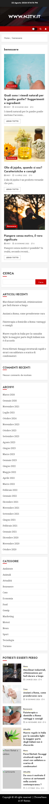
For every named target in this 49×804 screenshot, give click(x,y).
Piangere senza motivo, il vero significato (23, 238)
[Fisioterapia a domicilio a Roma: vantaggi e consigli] (12, 715)
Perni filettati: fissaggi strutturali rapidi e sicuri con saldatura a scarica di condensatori (24, 352)
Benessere (11, 86)
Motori (6, 622)
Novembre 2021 (11, 507)
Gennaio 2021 (10, 531)
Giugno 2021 (9, 519)
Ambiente (8, 568)
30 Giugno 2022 (21, 107)
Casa (5, 592)
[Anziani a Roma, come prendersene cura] (12, 694)
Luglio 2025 (9, 412)
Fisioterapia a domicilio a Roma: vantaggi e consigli (33, 715)
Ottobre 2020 (9, 549)
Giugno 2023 (9, 448)
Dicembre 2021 (10, 501)
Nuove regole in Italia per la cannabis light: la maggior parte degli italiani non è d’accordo (24, 337)
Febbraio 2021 (10, 525)
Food (5, 604)
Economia (8, 598)
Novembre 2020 (11, 543)
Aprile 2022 (9, 477)
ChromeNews (40, 797)
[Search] (40, 29)
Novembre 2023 (11, 424)
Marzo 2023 (9, 454)
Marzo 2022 (9, 483)
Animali (7, 574)
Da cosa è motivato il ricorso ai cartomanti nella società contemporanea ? (34, 780)
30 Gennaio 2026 (33, 700)
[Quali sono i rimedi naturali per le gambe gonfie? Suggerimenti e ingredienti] (24, 72)
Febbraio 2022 (10, 490)
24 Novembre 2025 (34, 722)
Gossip (6, 610)
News (6, 628)
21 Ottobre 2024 (33, 788)
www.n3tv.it (24, 16)
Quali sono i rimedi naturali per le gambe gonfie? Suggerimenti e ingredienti (24, 99)
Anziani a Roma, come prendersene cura (24, 313)
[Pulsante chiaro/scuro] (34, 29)
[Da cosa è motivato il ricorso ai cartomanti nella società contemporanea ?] (12, 779)
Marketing (8, 616)
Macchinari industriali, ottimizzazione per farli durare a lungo (34, 673)
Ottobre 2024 (9, 418)
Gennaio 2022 (10, 495)
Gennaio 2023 (10, 460)
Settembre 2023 (11, 436)
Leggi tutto (12, 121)
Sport (5, 634)
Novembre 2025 (11, 406)
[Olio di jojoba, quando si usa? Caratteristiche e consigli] (24, 144)
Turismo (7, 646)
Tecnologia (8, 640)
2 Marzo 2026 (31, 680)
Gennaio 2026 (10, 400)
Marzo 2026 (9, 394)
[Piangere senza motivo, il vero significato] (24, 212)
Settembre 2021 (11, 513)
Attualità (7, 580)
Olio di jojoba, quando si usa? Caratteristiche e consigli (23, 169)
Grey (8, 107)
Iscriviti (46, 29)
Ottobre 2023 (9, 430)
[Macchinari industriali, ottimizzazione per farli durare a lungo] (12, 673)
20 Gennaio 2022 (22, 244)
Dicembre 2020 (10, 537)
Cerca (8, 273)
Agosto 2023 (9, 442)
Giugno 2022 (9, 466)
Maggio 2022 (9, 472)
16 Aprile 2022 (21, 175)
